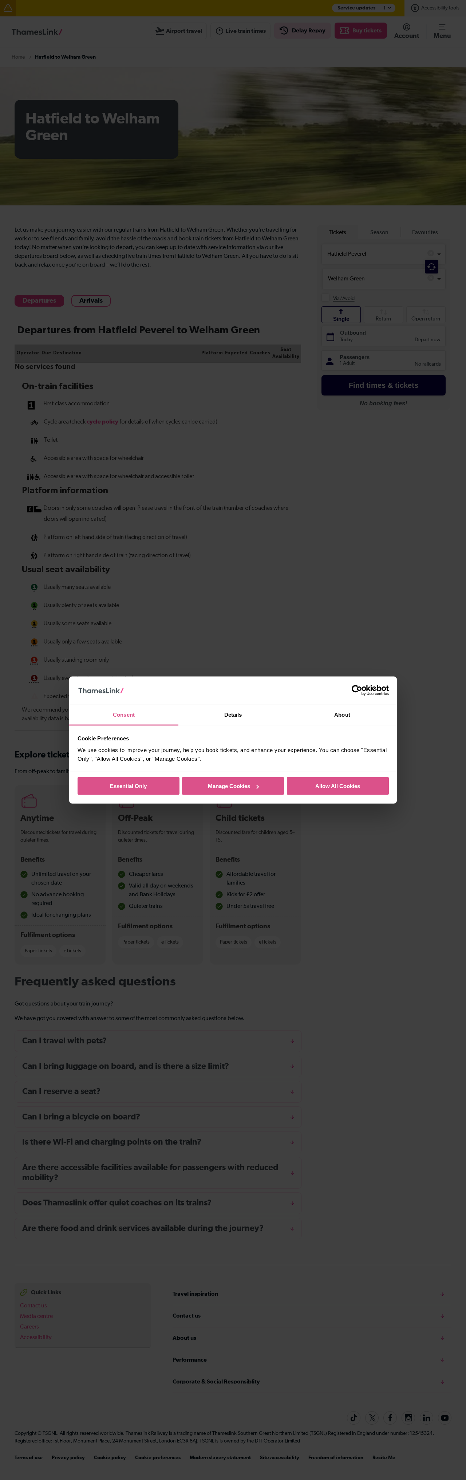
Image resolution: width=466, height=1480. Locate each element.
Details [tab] (233, 714)
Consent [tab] (124, 714)
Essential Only (128, 786)
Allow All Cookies (337, 786)
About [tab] (342, 714)
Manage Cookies (229, 786)
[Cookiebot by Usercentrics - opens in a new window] (357, 690)
